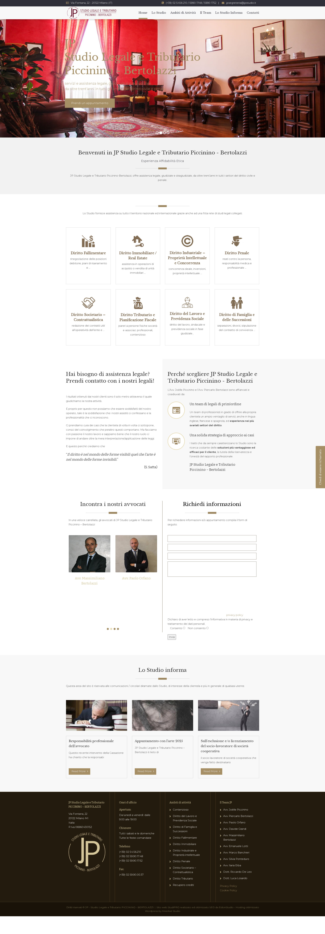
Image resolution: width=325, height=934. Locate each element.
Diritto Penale (181, 861)
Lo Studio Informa (229, 12)
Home (143, 12)
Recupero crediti (183, 885)
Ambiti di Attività (183, 12)
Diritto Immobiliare (184, 844)
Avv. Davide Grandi (234, 828)
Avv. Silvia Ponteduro (236, 859)
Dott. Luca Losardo (235, 878)
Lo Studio (159, 12)
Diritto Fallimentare (185, 837)
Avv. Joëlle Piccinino (235, 809)
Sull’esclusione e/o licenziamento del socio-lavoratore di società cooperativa (227, 746)
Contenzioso (181, 809)
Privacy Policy (228, 886)
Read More (78, 771)
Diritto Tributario (183, 878)
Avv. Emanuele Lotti (235, 846)
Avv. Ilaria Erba (232, 865)
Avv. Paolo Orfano (89, 578)
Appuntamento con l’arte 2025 (159, 741)
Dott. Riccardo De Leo (237, 871)
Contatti (253, 12)
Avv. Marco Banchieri (236, 852)
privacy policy (234, 615)
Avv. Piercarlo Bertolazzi (136, 578)
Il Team (205, 12)
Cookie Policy (228, 890)
